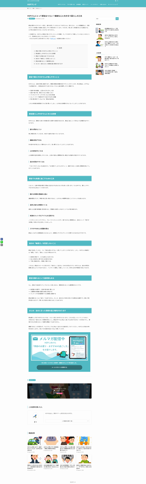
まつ (35, 422)
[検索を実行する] (117, 18)
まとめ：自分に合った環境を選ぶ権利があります (49, 64)
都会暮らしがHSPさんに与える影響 (45, 53)
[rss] (116, 1)
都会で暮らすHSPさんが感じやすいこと (47, 51)
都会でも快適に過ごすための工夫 (45, 56)
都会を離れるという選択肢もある (45, 61)
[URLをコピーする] (2, 245)
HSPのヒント (32, 18)
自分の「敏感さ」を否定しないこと (45, 58)
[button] (2, 239)
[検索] (118, 1)
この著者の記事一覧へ (67, 421)
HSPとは (52, 38)
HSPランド (32, 4)
